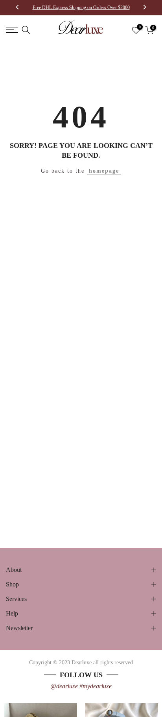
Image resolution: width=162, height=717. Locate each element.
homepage (104, 171)
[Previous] (18, 8)
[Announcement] (81, 7)
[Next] (144, 8)
